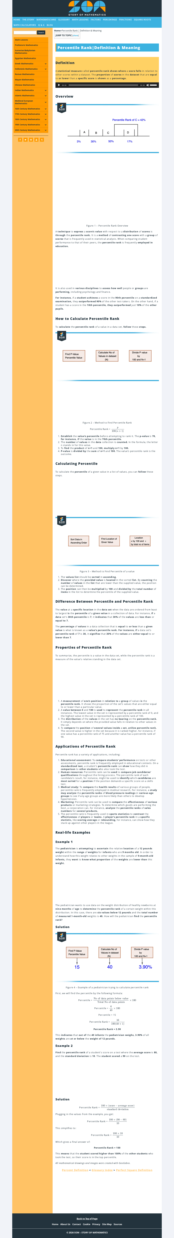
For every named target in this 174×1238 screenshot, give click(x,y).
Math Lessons (80, 19)
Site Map (107, 1224)
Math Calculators (25, 25)
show (75, 35)
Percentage (110, 19)
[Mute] (147, 85)
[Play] (59, 85)
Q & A (41, 25)
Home (16, 19)
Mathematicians (46, 19)
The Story (28, 19)
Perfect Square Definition (134, 1170)
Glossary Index (102, 1170)
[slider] (154, 84)
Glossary (64, 19)
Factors (96, 19)
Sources (118, 1224)
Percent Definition (75, 1170)
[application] (107, 85)
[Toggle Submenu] (45, 63)
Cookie (86, 1224)
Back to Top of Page (87, 1218)
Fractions (125, 19)
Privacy (96, 1224)
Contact (76, 1224)
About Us (65, 1224)
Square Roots (142, 19)
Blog (50, 25)
